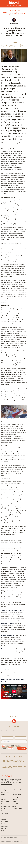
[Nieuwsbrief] (24, 761)
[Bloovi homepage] (14, 2)
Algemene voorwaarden (6, 841)
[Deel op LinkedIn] (6, 45)
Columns (3, 797)
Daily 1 (3, 745)
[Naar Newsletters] (21, 5)
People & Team (22, 13)
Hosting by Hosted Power (18, 841)
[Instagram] (12, 761)
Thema (4, 13)
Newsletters (4, 826)
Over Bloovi (4, 819)
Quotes (3, 811)
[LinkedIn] (3, 761)
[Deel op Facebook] (2, 45)
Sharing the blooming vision (14, 5)
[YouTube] (16, 761)
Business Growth (12, 10)
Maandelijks (18, 745)
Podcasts (3, 808)
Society (10, 14)
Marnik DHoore (14, 23)
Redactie (3, 828)
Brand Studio (4, 821)
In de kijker (4, 804)
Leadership (19, 12)
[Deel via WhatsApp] (13, 45)
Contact (3, 831)
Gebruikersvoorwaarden (13, 840)
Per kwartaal (4, 748)
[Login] (23, 5)
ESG (18, 10)
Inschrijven (22, 748)
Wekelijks (12, 745)
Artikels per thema (6, 790)
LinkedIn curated (5, 806)
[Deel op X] (10, 45)
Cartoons (3, 799)
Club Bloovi (10, 748)
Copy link (21, 45)
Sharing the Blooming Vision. (11, 783)
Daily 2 (8, 745)
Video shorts (4, 813)
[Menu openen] (26, 5)
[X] (20, 761)
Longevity (16, 13)
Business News (5, 792)
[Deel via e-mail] (17, 45)
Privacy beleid (4, 840)
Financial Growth (12, 12)
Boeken (3, 794)
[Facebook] (8, 761)
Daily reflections (5, 801)
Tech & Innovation (17, 14)
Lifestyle (11, 13)
